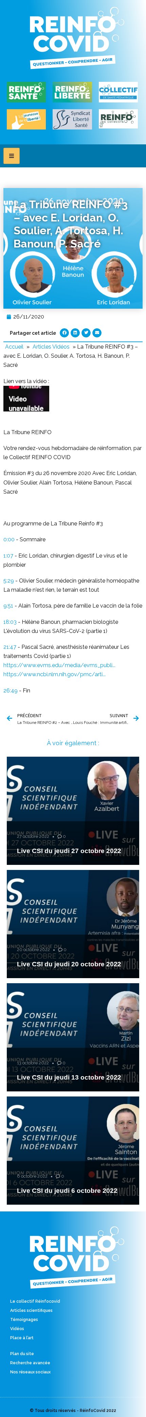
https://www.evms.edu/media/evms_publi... (59, 665)
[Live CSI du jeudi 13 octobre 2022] (73, 1037)
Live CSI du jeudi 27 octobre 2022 (69, 850)
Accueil (14, 347)
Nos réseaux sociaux (30, 1372)
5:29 (8, 580)
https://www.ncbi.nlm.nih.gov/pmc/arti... (54, 674)
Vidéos (17, 1328)
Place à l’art (22, 1338)
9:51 (8, 606)
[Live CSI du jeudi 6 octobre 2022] (73, 1150)
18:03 (10, 622)
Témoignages (24, 1319)
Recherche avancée (30, 1363)
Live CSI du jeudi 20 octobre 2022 (69, 964)
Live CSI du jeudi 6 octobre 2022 (67, 1190)
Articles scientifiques (31, 1310)
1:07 (8, 555)
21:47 (9, 647)
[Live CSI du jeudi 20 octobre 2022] (73, 924)
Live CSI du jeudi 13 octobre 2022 (69, 1077)
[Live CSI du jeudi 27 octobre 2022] (73, 811)
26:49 (10, 690)
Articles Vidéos (51, 347)
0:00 (9, 539)
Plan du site (22, 1353)
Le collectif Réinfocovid (35, 1301)
